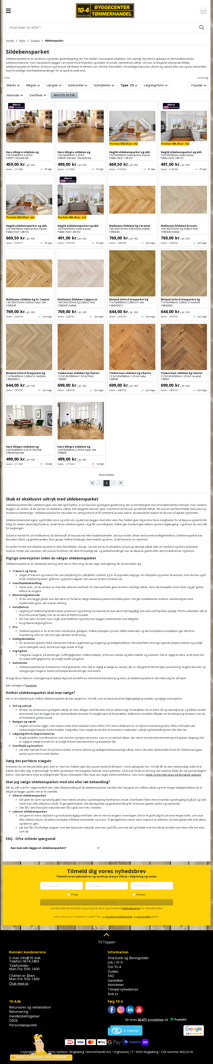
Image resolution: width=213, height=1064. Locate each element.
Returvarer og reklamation (30, 1007)
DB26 (13, 1020)
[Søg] (202, 27)
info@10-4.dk (30, 958)
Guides (113, 971)
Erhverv (141, 894)
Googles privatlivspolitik (118, 916)
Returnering (18, 1011)
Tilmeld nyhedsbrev (123, 989)
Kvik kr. (113, 994)
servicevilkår (143, 916)
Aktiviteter (116, 984)
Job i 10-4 (115, 962)
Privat (74, 894)
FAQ (111, 976)
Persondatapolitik (23, 1025)
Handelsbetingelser (24, 1016)
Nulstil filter (64, 95)
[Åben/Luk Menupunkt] (8, 10)
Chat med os (18, 983)
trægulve (31, 685)
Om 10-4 (114, 967)
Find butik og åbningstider (128, 958)
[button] (55, 849)
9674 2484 (31, 961)
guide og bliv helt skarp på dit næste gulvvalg (173, 775)
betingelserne (131, 908)
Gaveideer (115, 980)
